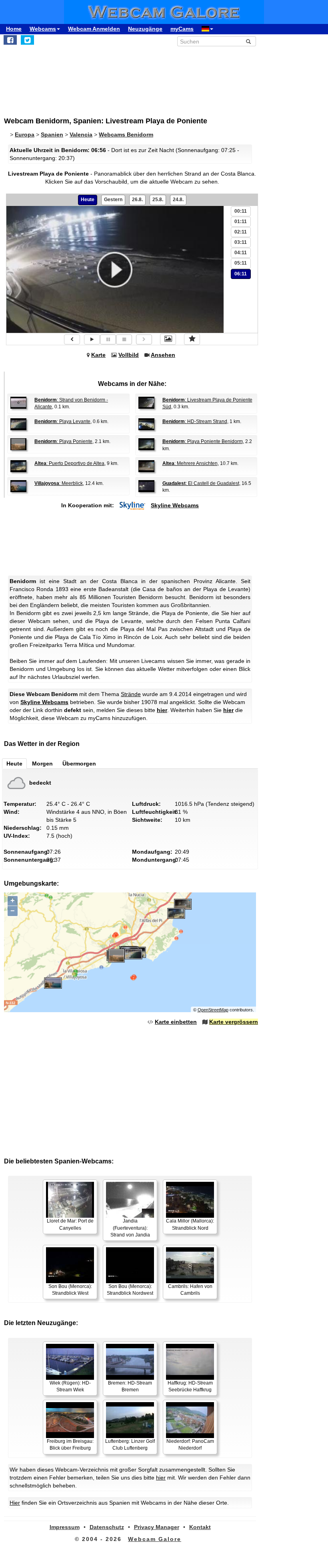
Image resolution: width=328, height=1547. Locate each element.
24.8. (178, 199)
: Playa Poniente (63, 441)
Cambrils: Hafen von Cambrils (190, 1290)
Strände (131, 694)
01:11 (240, 221)
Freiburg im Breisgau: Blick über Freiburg (70, 1444)
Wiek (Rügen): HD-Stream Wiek (70, 1386)
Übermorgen (79, 763)
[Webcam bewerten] (192, 339)
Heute (87, 199)
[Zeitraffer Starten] (92, 339)
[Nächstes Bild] (144, 339)
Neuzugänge (145, 29)
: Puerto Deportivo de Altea (69, 463)
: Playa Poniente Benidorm (202, 441)
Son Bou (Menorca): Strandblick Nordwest (130, 1290)
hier (162, 710)
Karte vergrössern (233, 1022)
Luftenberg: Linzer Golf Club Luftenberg (130, 1444)
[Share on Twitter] (27, 40)
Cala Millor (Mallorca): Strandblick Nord (190, 1224)
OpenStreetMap (213, 1009)
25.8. (157, 199)
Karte (98, 355)
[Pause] (108, 339)
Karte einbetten (176, 1022)
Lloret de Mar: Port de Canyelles (70, 1224)
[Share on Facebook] (10, 40)
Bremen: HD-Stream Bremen (130, 1386)
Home (14, 29)
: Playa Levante (62, 421)
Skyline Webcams (175, 505)
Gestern (113, 199)
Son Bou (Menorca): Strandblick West (70, 1290)
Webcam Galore (154, 1539)
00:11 (240, 211)
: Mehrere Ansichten (190, 463)
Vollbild (128, 355)
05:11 (240, 263)
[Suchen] (248, 41)
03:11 (240, 242)
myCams (182, 29)
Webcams (43, 29)
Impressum (65, 1527)
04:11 (240, 252)
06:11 (240, 274)
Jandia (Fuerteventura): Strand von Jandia (130, 1227)
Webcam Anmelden (94, 29)
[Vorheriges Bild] (72, 339)
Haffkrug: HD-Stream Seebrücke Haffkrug (190, 1386)
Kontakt (200, 1527)
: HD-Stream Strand (194, 421)
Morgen (42, 763)
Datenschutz (107, 1527)
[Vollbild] (168, 339)
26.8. (137, 199)
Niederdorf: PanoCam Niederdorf (190, 1444)
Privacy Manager (156, 1527)
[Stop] (124, 339)
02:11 (240, 232)
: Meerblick (58, 483)
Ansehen (163, 355)
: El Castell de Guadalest (200, 483)
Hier (15, 1503)
